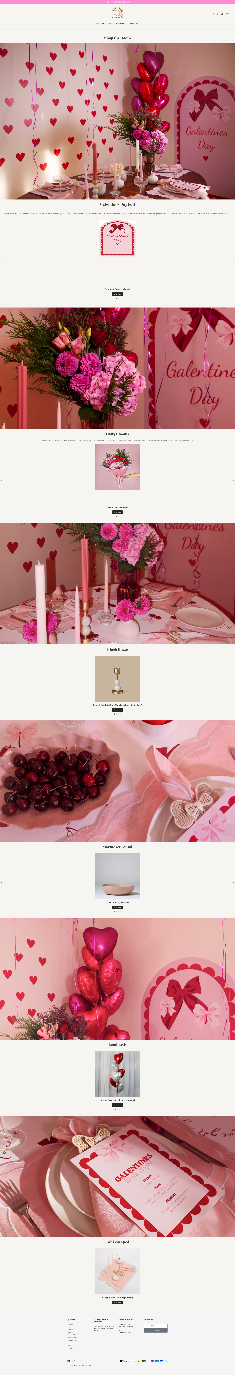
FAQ (68, 1345)
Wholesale (71, 1329)
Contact (70, 1324)
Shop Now (117, 294)
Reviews (70, 1348)
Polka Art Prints (77, 1365)
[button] (2, 259)
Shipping (70, 1332)
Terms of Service (73, 1335)
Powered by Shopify (87, 1365)
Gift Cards (71, 1343)
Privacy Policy (72, 1337)
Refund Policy (72, 1340)
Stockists (70, 1327)
